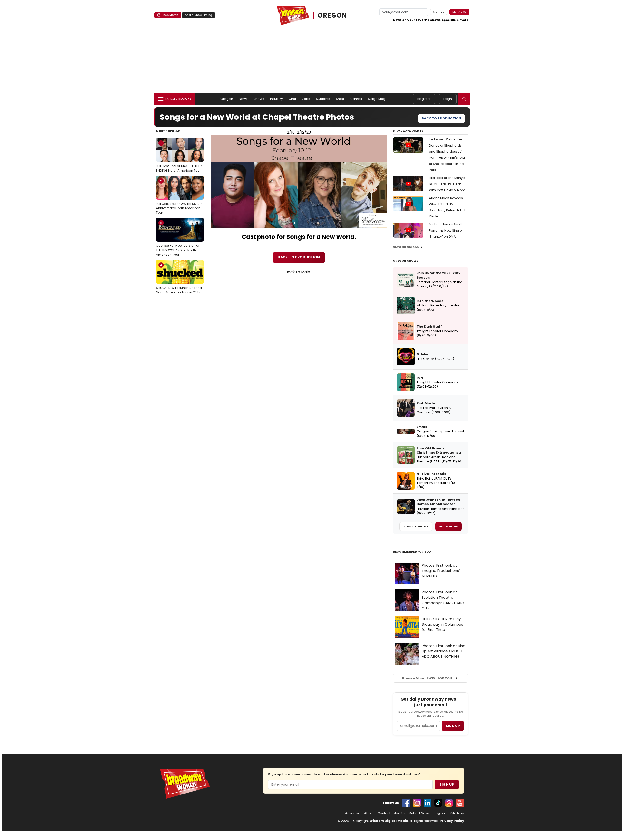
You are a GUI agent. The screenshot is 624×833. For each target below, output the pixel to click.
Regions (440, 813)
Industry (276, 99)
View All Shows (415, 526)
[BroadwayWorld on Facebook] (406, 802)
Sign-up (439, 12)
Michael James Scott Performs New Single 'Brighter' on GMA (445, 230)
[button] (464, 99)
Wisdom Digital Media (389, 820)
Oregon (226, 99)
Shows (259, 99)
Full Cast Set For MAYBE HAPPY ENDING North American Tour (179, 157)
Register (424, 99)
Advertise (352, 813)
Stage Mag (376, 99)
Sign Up (446, 784)
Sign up (453, 726)
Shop (340, 99)
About (369, 813)
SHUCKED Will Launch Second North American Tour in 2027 (179, 278)
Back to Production (441, 118)
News (243, 99)
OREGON (332, 15)
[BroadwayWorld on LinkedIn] (427, 802)
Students (323, 99)
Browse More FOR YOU (427, 678)
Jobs (306, 99)
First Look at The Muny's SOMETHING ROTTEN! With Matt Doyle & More (447, 184)
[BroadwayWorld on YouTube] (459, 802)
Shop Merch (170, 15)
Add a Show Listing (198, 15)
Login (447, 99)
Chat (292, 99)
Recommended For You (412, 552)
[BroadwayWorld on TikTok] (438, 802)
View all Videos (406, 247)
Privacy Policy (452, 820)
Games (356, 99)
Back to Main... (298, 272)
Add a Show (448, 526)
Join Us (399, 813)
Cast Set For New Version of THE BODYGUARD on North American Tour (177, 239)
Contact (384, 813)
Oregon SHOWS (406, 261)
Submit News (419, 813)
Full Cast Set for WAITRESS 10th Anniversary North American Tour (179, 197)
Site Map (457, 813)
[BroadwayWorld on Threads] (449, 802)
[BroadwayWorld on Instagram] (416, 802)
